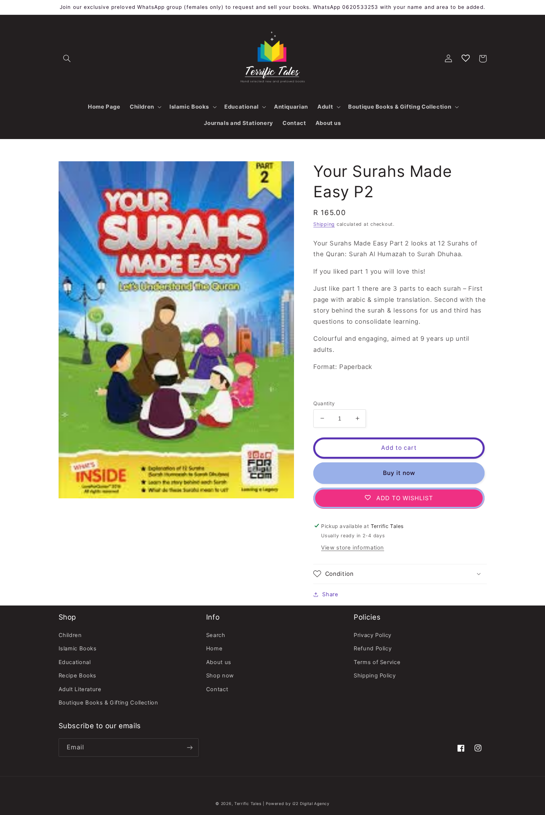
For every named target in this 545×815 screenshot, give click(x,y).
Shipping (324, 224)
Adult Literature (80, 689)
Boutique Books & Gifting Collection (108, 702)
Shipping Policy (375, 675)
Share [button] (330, 594)
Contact (217, 689)
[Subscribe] (189, 747)
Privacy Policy (373, 635)
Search (215, 635)
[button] (67, 58)
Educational (75, 662)
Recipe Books (78, 675)
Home (214, 648)
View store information (352, 547)
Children (70, 635)
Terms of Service (377, 662)
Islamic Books (78, 648)
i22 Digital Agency (311, 803)
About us (218, 662)
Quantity (324, 403)
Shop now (220, 675)
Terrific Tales (247, 803)
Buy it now (399, 472)
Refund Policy (373, 648)
